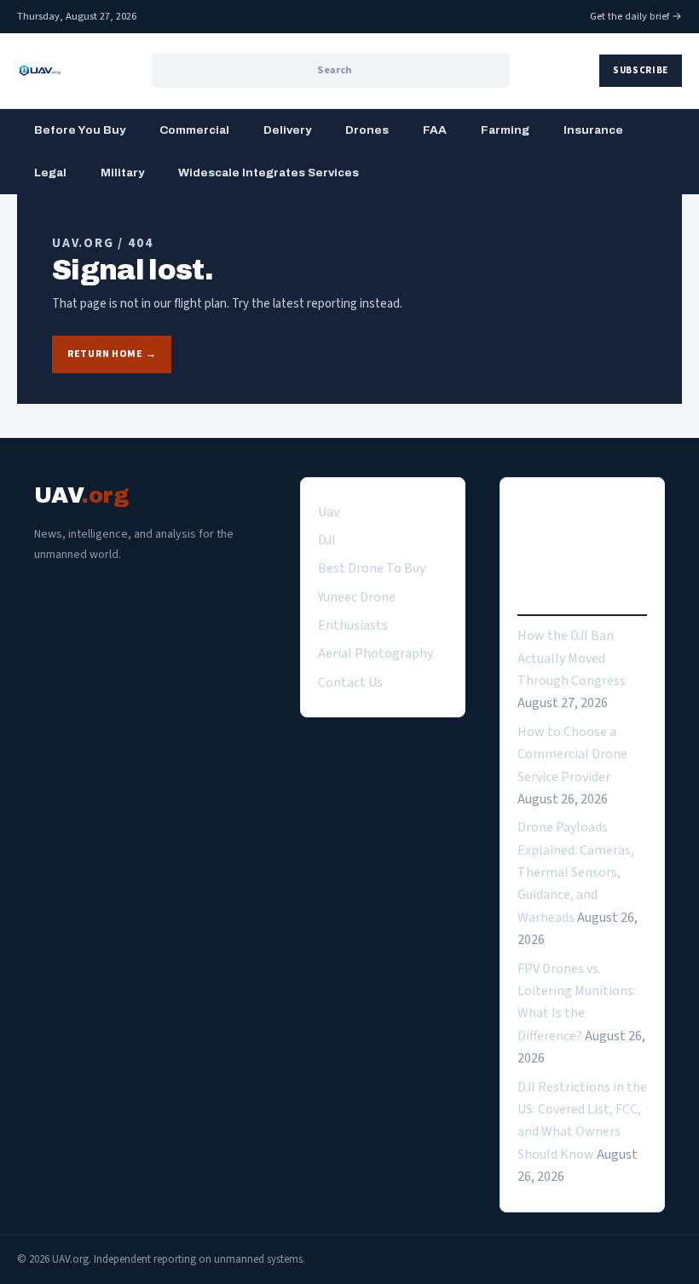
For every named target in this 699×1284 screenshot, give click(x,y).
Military (122, 172)
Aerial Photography (375, 653)
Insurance (593, 130)
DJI (327, 540)
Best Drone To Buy (371, 568)
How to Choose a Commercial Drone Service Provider (572, 754)
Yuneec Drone (357, 597)
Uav (328, 512)
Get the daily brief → (636, 16)
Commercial (194, 130)
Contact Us (350, 682)
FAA (435, 130)
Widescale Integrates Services (268, 172)
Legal (50, 172)
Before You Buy (79, 130)
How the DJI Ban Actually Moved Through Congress (571, 658)
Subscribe (640, 70)
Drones (367, 130)
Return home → (111, 354)
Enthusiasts (353, 625)
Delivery (287, 130)
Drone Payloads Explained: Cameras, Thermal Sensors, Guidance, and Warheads (575, 872)
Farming (505, 130)
